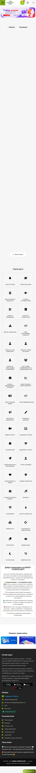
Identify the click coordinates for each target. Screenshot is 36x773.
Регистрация (8, 720)
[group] (18, 12)
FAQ (5, 705)
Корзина (7, 723)
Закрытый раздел (10, 729)
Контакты (7, 708)
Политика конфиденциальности (14, 702)
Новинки (12, 27)
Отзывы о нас (8, 726)
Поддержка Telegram (11, 696)
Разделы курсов (18, 269)
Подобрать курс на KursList (13, 738)
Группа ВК (7, 735)
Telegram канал (9, 732)
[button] (3, 12)
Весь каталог (19, 254)
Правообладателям (10, 699)
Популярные (23, 27)
